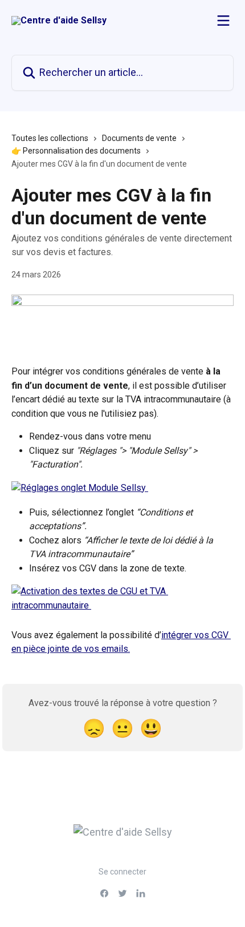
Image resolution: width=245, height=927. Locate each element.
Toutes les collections (49, 138)
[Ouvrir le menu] (223, 20)
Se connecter (122, 871)
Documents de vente (139, 138)
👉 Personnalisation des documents (76, 150)
